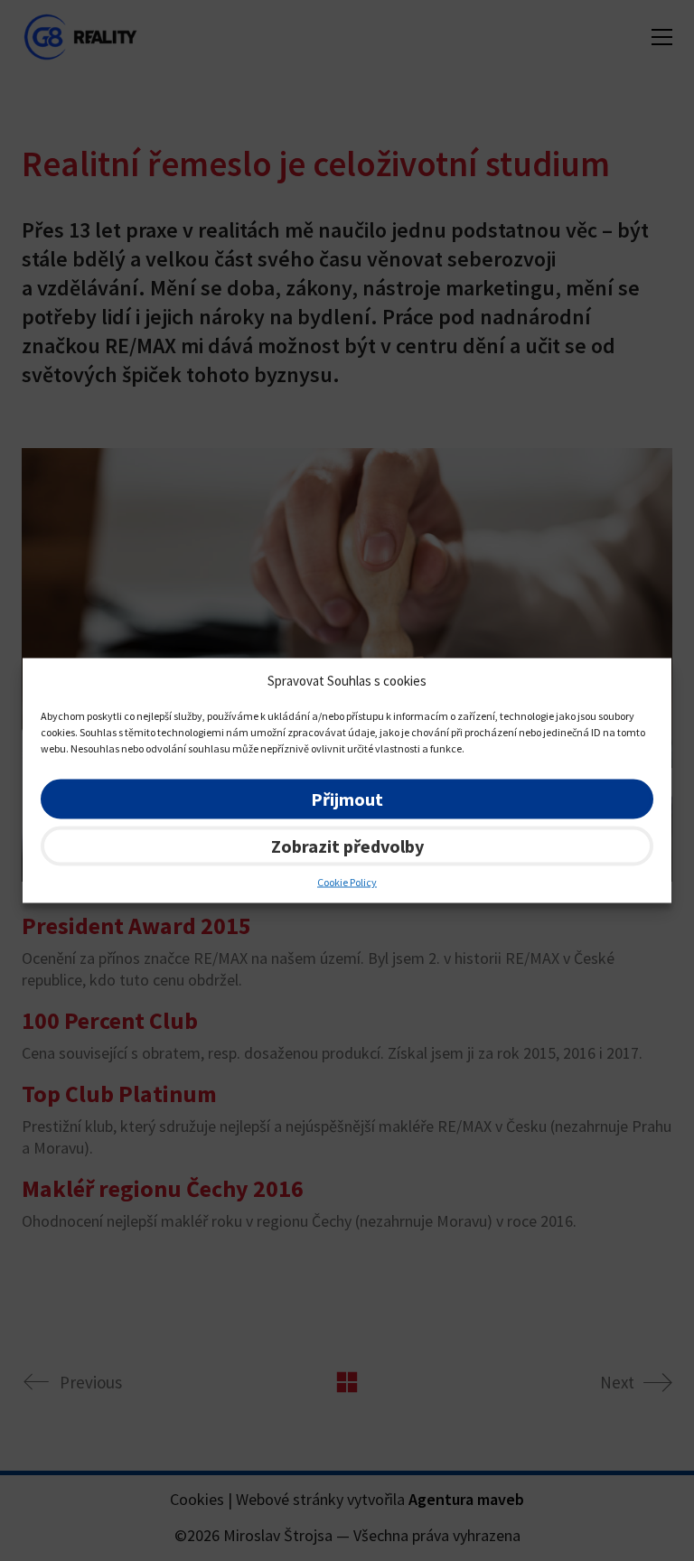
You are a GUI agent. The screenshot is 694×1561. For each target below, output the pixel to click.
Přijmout (347, 798)
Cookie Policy (347, 881)
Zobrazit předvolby (347, 845)
